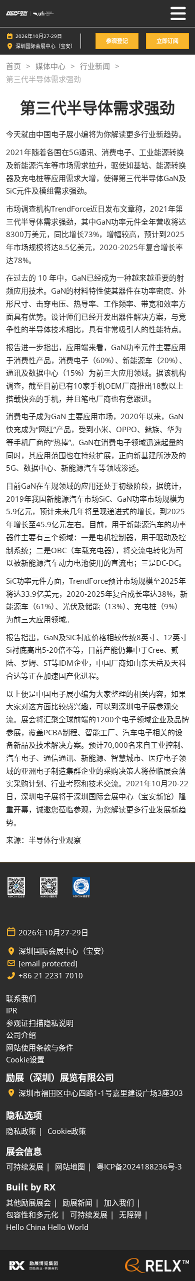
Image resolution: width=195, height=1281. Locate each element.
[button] (117, 41)
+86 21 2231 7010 (50, 975)
